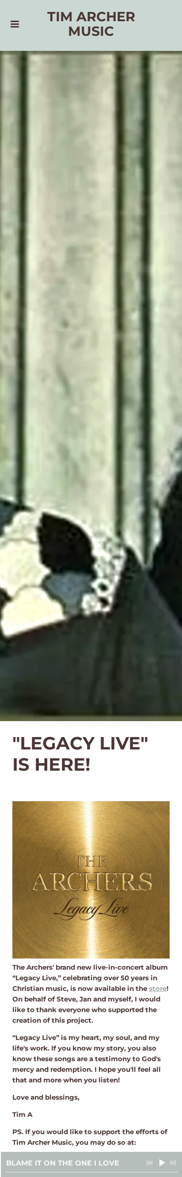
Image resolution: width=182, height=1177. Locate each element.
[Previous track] (150, 1163)
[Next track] (173, 1163)
